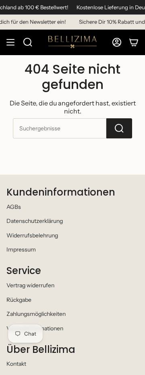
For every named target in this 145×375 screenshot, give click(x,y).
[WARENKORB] (133, 42)
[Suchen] (119, 128)
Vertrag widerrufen (30, 285)
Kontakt (16, 363)
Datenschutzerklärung (34, 221)
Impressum (21, 249)
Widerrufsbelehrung (32, 235)
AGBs (13, 206)
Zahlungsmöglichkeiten (36, 313)
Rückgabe (18, 299)
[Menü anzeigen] (10, 42)
